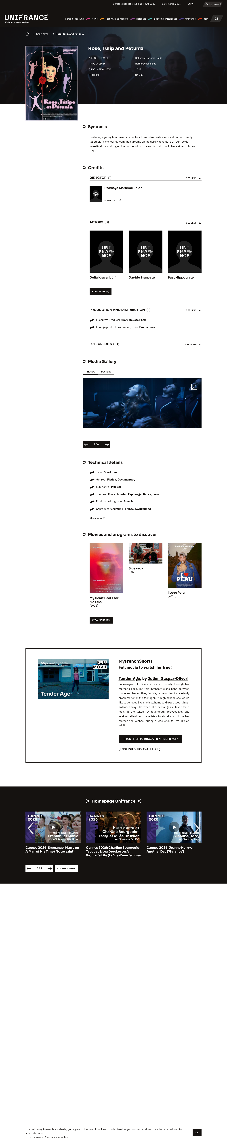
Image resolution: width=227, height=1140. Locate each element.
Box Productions (144, 327)
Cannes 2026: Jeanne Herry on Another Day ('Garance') (110, 849)
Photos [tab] (90, 371)
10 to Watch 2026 (171, 3)
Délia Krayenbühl (103, 277)
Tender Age (129, 678)
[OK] (197, 1132)
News (95, 18)
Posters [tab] (106, 371)
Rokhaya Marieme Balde (148, 57)
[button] (194, 387)
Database (141, 18)
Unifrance (190, 18)
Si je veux (136, 568)
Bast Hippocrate (181, 277)
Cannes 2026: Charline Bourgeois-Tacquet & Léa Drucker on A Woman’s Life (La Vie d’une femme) (52, 851)
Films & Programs (74, 18)
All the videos (66, 868)
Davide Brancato (142, 277)
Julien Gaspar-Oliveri (168, 678)
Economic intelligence (165, 18)
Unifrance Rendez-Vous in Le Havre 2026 (134, 3)
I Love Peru (176, 593)
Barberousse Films (145, 63)
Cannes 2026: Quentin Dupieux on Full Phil (174, 849)
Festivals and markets (117, 18)
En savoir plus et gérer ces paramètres (47, 1136)
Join (206, 18)
